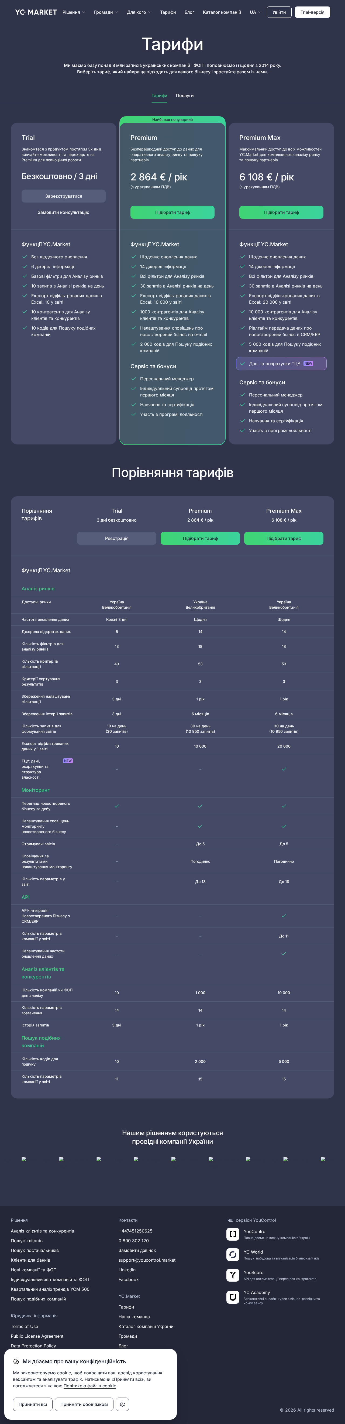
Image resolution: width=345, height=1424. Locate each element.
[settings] (122, 1404)
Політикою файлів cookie (90, 1385)
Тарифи (168, 12)
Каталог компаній (222, 12)
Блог (189, 12)
